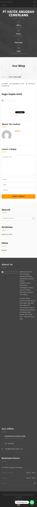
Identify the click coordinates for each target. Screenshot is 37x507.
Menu (4, 5)
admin (5, 83)
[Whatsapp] (32, 502)
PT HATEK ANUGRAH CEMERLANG (18, 13)
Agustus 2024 (7, 234)
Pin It (16, 115)
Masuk (4, 250)
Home (3, 77)
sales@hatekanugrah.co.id (14, 449)
